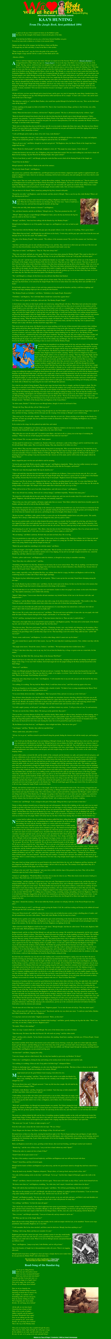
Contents (54, 1337)
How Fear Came (53, 1260)
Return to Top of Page (42, 1337)
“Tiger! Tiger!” (49, 63)
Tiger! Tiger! (55, 1259)
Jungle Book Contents (65, 15)
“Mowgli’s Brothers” (85, 61)
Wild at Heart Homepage (47, 15)
